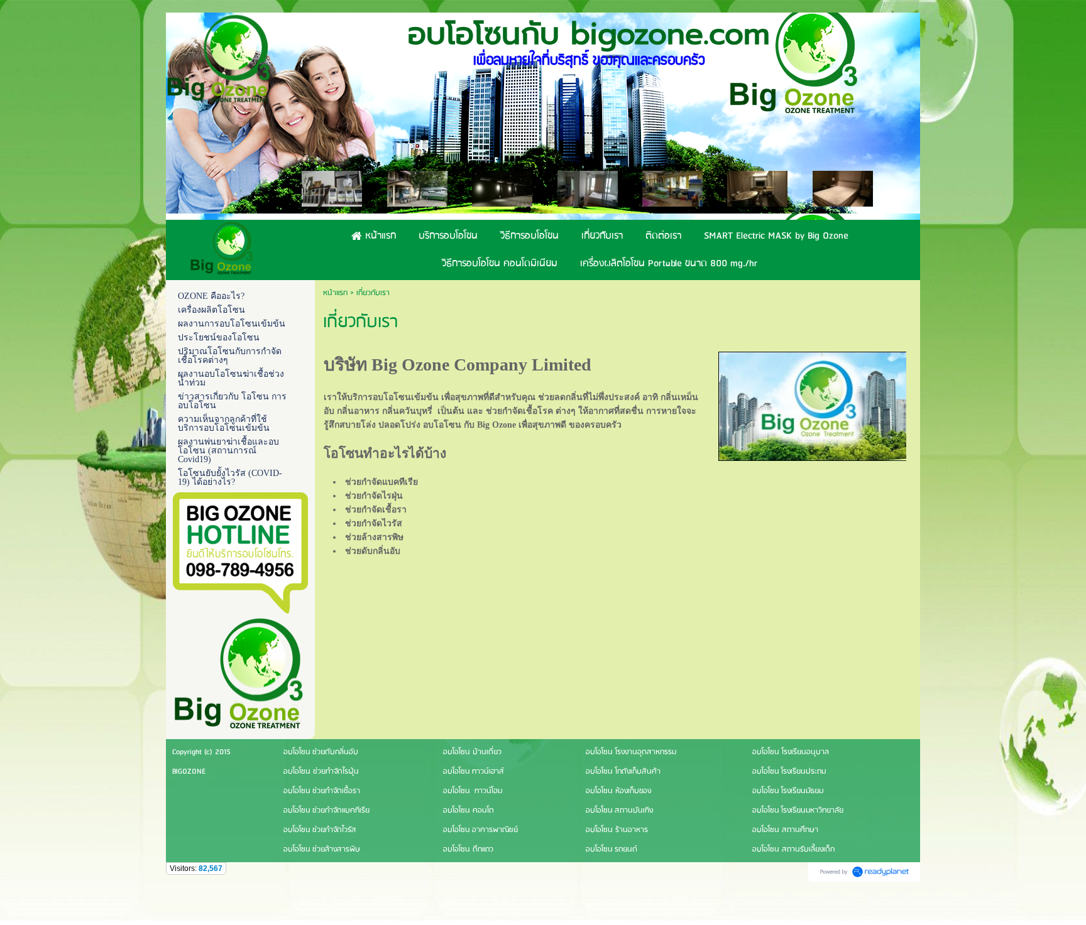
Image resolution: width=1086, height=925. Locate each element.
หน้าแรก (335, 293)
